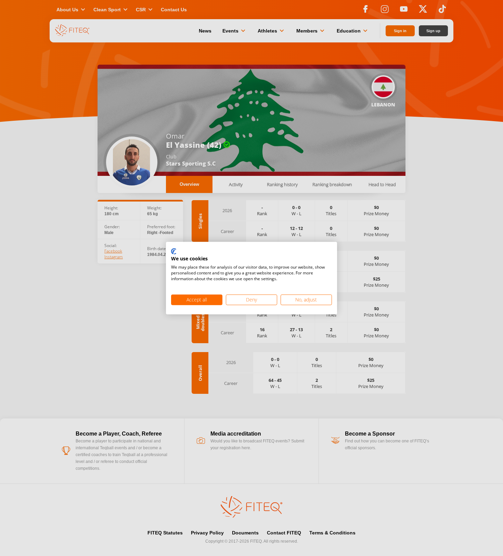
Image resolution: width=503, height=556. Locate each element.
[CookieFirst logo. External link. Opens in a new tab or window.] (173, 251)
